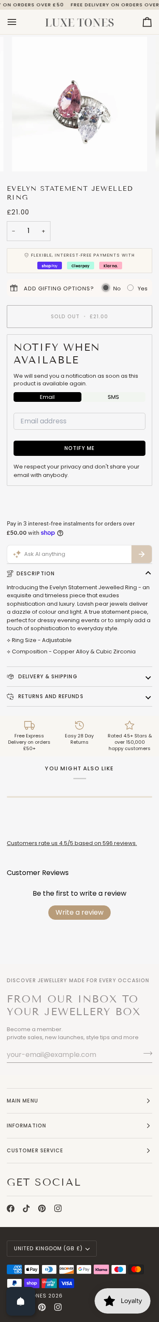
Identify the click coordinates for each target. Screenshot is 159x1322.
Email (47, 397)
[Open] (20, 1301)
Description (36, 573)
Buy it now (79, 503)
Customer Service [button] (35, 1150)
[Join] (145, 1053)
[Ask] (141, 554)
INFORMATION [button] (26, 1125)
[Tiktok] (26, 1208)
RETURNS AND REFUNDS (50, 696)
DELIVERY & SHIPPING (47, 676)
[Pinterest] (42, 1208)
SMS (113, 397)
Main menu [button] (22, 1100)
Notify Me (79, 448)
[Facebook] (10, 1208)
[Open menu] (19, 22)
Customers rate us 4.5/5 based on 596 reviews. (72, 843)
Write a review (79, 912)
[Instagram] (58, 1208)
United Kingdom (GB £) (48, 1248)
